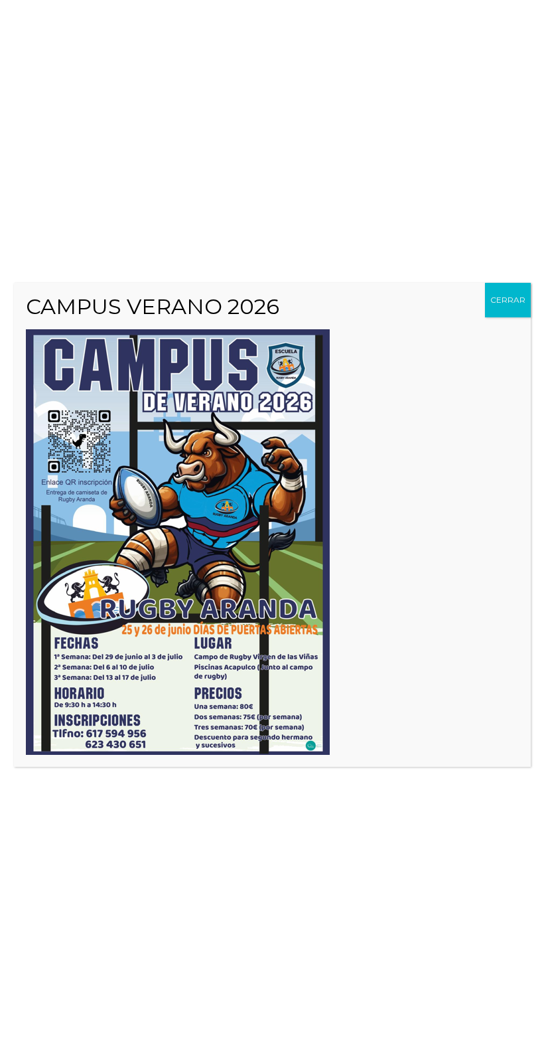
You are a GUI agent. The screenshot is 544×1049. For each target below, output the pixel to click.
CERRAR (507, 300)
